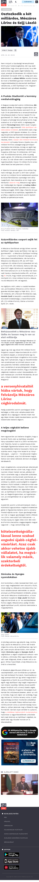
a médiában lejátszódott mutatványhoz (21, 712)
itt (5, 276)
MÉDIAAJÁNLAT (9, 842)
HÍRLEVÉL (7, 821)
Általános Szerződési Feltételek (16, 838)
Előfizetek (28, 1)
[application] (19, 784)
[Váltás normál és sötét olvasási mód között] (16, 2)
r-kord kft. (13, 5)
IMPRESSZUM (8, 825)
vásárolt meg (14, 183)
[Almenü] (10, 2)
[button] (36, 5)
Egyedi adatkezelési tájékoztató (16, 834)
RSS (5, 817)
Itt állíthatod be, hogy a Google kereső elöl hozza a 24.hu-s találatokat (22, 732)
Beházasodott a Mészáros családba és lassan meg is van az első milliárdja (18, 334)
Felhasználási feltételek (13, 829)
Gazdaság (6, 9)
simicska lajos (31, 5)
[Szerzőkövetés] (15, 50)
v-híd (22, 5)
